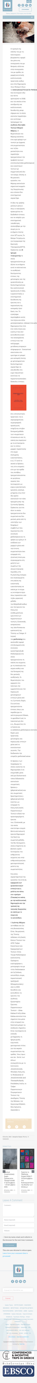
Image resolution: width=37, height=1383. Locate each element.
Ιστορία (28, 1316)
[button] (4, 1171)
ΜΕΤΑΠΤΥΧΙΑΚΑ (15, 1308)
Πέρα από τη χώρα (25, 1324)
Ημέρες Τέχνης (22, 1137)
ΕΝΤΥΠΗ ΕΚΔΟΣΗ (18, 1305)
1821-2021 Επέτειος (24, 1330)
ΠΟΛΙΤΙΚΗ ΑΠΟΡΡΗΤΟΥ (23, 1337)
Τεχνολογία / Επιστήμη (19, 1316)
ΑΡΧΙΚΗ (21, 1333)
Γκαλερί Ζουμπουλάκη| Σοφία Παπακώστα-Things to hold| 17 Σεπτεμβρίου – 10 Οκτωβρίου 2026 (9, 1179)
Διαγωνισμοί (24, 1327)
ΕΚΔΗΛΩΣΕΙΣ (27, 1305)
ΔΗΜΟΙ (25, 1311)
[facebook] (19, 5)
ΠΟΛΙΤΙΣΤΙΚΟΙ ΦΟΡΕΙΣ (8, 1311)
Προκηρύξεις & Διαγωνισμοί (12, 1327)
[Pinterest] (17, 1127)
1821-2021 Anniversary (12, 1333)
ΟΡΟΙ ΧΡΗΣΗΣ (12, 1337)
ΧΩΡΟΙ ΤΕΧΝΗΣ (18, 1311)
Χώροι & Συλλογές (27, 1314)
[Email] (24, 1127)
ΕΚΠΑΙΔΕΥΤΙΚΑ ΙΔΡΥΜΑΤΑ (26, 1308)
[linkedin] (30, 5)
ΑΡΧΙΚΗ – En (27, 1333)
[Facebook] (9, 1127)
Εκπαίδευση (9, 1316)
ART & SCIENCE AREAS (12, 1330)
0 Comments (9, 1191)
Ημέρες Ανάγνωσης (17, 1314)
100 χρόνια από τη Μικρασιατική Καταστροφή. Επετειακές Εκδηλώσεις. (18, 1320)
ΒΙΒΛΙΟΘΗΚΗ (6, 1308)
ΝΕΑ (29, 1327)
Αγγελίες (30, 1311)
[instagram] (22, 5)
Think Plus (21, 1344)
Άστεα (7, 1324)
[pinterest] (26, 5)
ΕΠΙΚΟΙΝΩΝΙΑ (7, 1314)
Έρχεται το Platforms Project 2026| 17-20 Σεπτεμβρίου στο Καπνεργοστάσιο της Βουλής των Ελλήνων (27, 1179)
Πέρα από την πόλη (15, 1324)
